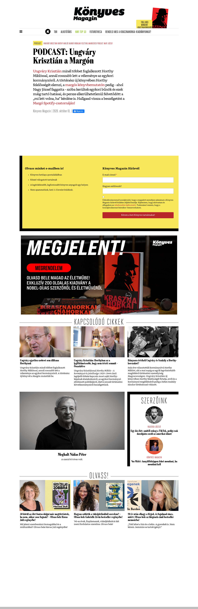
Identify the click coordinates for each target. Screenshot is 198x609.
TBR (56, 32)
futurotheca (97, 32)
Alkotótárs (67, 32)
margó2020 (92, 43)
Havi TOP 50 (81, 32)
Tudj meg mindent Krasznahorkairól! (145, 25)
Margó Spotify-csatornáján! (54, 103)
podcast (100, 43)
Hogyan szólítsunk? (112, 186)
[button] (21, 31)
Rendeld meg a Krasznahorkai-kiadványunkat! (129, 32)
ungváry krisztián (50, 43)
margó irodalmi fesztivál (78, 43)
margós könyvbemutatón (85, 85)
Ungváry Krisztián (47, 71)
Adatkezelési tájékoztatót (125, 205)
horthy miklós (63, 43)
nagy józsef (108, 43)
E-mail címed (110, 175)
